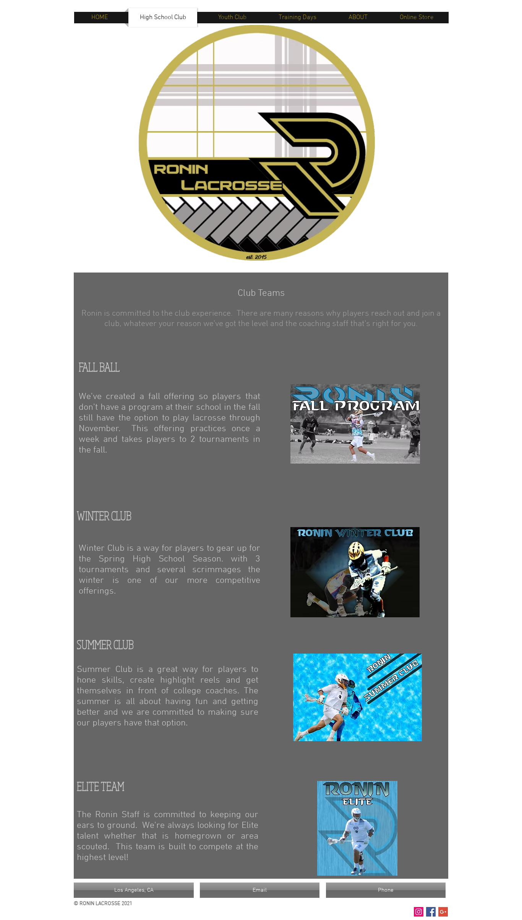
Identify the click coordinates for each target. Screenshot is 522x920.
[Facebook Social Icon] (431, 912)
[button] (134, 890)
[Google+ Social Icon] (443, 912)
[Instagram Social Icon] (418, 912)
